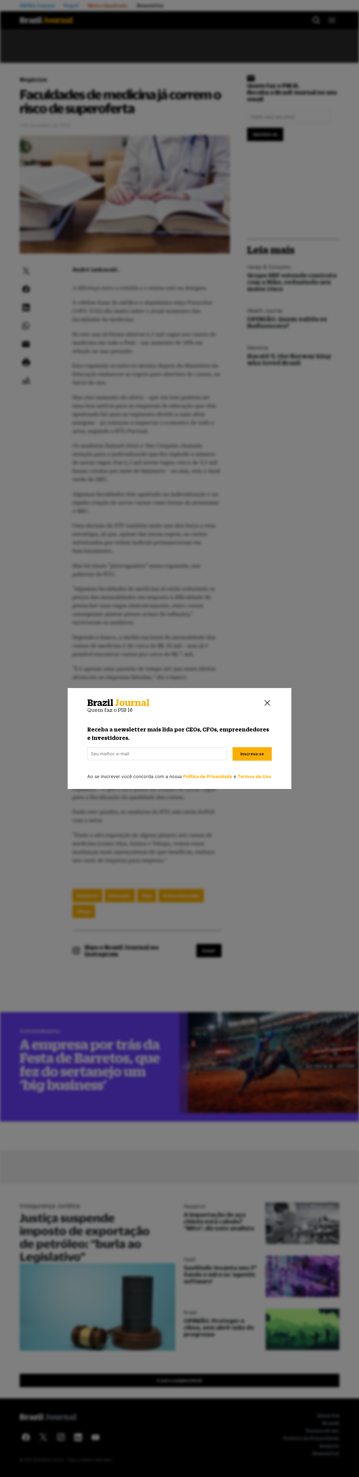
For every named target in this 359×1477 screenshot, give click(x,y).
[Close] (267, 702)
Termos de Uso (254, 776)
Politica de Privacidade (207, 776)
